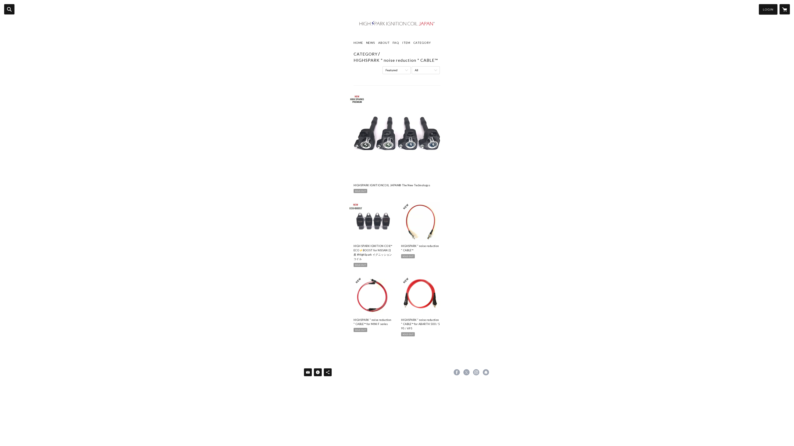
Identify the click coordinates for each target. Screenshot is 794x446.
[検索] (9, 9)
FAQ (396, 42)
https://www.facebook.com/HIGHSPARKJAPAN (457, 372)
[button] (768, 9)
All (416, 70)
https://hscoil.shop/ (486, 372)
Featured (391, 70)
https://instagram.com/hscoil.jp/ (476, 372)
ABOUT (384, 42)
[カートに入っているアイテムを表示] (785, 9)
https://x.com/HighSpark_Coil (466, 372)
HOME (358, 42)
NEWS (370, 42)
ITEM (406, 42)
